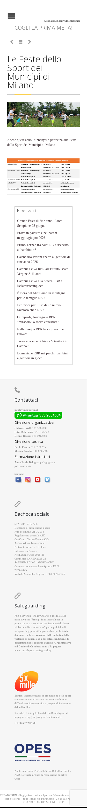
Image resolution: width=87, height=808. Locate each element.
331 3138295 (38, 447)
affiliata (26, 774)
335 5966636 (39, 428)
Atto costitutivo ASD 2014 (29, 531)
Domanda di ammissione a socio (32, 527)
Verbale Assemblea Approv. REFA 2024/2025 (39, 574)
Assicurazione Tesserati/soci (29, 543)
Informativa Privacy (25, 550)
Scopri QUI (20, 713)
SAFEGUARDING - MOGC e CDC (34, 562)
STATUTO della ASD (26, 523)
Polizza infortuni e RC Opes (29, 547)
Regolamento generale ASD (29, 535)
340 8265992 (40, 451)
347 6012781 (39, 435)
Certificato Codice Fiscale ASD (31, 539)
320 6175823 (41, 431)
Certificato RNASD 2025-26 (30, 558)
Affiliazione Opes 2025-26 (29, 554)
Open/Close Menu (4, 15)
